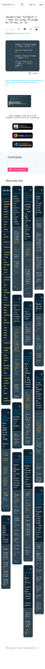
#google (38, 502)
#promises (28, 359)
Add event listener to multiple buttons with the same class (16, 210)
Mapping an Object (39, 307)
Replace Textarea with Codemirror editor (16, 314)
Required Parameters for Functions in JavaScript (28, 476)
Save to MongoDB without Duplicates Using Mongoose (16, 476)
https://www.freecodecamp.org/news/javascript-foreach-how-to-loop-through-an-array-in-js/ (25, 82)
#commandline (18, 414)
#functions (28, 460)
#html (4, 416)
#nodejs (5, 420)
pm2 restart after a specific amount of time (6, 364)
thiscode (8, 4)
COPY (33, 73)
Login (41, 4)
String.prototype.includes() (7, 247)
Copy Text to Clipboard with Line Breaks (39, 205)
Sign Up (32, 4)
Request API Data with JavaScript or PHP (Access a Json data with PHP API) (7, 321)
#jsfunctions (29, 197)
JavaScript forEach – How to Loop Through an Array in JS (7, 262)
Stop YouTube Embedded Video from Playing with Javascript (39, 395)
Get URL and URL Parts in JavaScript (5, 534)
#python (38, 496)
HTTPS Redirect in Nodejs (16, 422)
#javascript (25, 33)
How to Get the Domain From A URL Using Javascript (28, 375)
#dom (26, 199)
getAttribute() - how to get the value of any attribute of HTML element (28, 221)
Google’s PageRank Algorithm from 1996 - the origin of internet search (39, 523)
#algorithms (40, 504)
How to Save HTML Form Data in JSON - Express (5, 434)
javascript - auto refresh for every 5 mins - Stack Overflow (7, 389)
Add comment (18, 169)
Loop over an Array (6, 225)
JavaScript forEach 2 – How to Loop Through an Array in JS (7, 288)
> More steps (5, 511)
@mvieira (17, 33)
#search (38, 498)
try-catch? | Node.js (6, 238)
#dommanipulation (31, 201)
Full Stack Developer (28, 315)
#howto (27, 361)
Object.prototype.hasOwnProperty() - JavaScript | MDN (7, 346)
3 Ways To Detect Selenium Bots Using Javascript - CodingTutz (28, 590)
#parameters (29, 463)
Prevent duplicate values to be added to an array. (7, 209)
